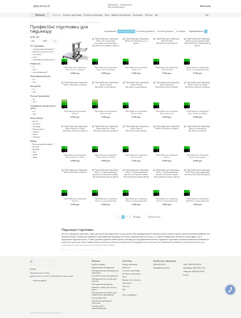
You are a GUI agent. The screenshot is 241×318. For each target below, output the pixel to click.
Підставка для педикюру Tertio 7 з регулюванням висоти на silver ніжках (167, 201)
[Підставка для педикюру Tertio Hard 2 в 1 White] (197, 94)
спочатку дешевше (146, 31)
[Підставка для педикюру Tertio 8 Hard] (166, 51)
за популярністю (126, 31)
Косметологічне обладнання (105, 276)
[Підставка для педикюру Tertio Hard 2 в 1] (166, 94)
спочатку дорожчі (165, 31)
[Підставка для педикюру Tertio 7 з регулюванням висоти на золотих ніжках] (105, 182)
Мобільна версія (39, 281)
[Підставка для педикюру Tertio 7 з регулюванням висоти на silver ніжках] (166, 182)
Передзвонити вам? (161, 268)
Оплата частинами (93, 15)
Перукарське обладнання (103, 268)
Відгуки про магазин (121, 15)
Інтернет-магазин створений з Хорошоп (46, 313)
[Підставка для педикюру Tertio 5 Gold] (136, 94)
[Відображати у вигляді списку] (209, 31)
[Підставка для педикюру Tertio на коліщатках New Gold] (197, 51)
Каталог (56, 15)
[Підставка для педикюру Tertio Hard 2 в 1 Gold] (105, 138)
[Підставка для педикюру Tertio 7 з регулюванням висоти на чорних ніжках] (136, 182)
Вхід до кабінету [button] (129, 264)
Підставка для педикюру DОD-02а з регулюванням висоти (197, 201)
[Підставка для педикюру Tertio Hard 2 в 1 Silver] (75, 138)
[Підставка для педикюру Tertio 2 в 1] (136, 51)
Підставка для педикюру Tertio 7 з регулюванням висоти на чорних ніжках (136, 201)
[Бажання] (184, 6)
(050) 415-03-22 (42, 6)
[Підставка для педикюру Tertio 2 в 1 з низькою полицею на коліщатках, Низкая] (75, 51)
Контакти (138, 15)
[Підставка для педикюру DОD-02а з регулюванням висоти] (197, 182)
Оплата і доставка (72, 15)
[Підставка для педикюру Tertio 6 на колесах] (197, 138)
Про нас (149, 15)
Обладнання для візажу (102, 284)
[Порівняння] (177, 6)
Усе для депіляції (99, 298)
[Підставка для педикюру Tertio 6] (166, 138)
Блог (107, 15)
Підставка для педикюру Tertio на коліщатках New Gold (197, 70)
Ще (156, 15)
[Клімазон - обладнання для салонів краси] (42, 262)
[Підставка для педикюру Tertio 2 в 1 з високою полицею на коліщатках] (105, 51)
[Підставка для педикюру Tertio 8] (75, 182)
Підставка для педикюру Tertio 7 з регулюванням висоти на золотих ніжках (106, 201)
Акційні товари (98, 264)
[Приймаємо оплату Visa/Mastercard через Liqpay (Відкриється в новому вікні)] (51, 276)
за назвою (180, 31)
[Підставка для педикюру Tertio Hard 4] (136, 138)
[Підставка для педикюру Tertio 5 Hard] (105, 94)
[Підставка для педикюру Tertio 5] (75, 94)
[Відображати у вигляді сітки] (205, 31)
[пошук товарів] (162, 15)
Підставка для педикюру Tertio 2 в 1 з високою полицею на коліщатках (106, 70)
